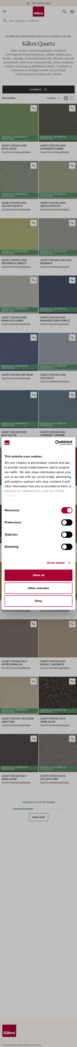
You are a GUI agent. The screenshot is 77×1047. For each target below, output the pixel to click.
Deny (38, 600)
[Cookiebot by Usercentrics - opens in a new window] (55, 442)
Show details (56, 562)
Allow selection (38, 588)
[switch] (66, 522)
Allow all (39, 575)
